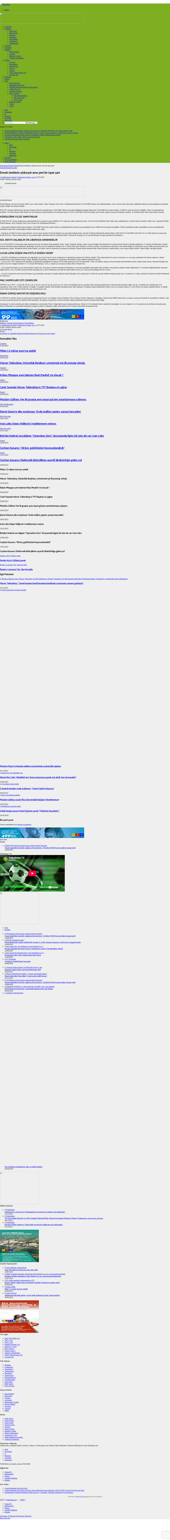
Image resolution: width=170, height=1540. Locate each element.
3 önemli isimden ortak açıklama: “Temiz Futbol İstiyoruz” (27, 788)
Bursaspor (13, 37)
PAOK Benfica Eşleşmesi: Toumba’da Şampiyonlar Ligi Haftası (29, 989)
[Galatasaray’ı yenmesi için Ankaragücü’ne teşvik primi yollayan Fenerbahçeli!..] (10, 1210)
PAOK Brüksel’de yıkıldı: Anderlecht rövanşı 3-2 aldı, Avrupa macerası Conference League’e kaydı (41, 133)
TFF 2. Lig (9, 1342)
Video (11, 104)
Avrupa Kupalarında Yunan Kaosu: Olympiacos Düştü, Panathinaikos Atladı (32, 135)
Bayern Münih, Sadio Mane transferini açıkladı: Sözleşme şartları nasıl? (32, 1282)
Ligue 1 (12, 71)
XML (22, 1500)
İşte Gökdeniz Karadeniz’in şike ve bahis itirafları (23, 1167)
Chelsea (7, 1398)
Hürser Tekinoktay (11, 1433)
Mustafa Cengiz (15, 56)
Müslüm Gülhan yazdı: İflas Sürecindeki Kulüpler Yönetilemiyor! (29, 799)
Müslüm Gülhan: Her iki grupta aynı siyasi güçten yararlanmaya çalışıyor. (43, 399)
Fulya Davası (9, 1386)
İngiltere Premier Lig (12, 1345)
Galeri (11, 106)
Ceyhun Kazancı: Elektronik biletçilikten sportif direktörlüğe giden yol (41, 460)
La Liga (12, 62)
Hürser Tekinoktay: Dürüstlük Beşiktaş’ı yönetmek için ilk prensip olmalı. (43, 362)
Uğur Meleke (29, 323)
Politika (7, 50)
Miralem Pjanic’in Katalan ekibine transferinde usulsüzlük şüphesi (30, 766)
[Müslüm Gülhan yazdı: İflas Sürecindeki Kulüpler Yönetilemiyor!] (10, 795)
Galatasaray (13, 41)
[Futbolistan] (5, 4)
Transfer (8, 46)
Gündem (8, 29)
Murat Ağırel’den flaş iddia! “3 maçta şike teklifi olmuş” (26, 976)
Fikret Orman (14, 52)
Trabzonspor (13, 43)
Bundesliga (13, 64)
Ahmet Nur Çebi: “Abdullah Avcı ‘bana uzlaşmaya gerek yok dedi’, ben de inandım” (38, 777)
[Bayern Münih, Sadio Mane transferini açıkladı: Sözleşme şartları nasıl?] (19, 1280)
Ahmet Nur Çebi (11, 1435)
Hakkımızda (9, 1474)
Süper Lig (13, 31)
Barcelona (8, 1396)
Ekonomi (8, 48)
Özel (6, 81)
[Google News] (6, 329)
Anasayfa (8, 1472)
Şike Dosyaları (19, 98)
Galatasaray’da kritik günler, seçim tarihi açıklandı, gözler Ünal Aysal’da (32, 1295)
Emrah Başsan (18, 323)
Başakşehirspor (10, 1378)
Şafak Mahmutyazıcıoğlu (14, 1437)
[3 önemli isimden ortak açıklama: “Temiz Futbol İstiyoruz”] (9, 784)
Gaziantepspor (10, 1380)
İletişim (7, 1480)
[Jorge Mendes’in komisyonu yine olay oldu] (15, 1268)
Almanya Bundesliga (12, 1353)
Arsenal (7, 1408)
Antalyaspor (9, 1375)
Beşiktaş (12, 35)
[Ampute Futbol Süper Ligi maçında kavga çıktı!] (23, 967)
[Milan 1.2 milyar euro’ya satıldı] (10, 1287)
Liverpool (8, 1400)
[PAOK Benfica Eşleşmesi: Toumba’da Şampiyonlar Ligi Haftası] (29, 987)
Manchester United (12, 1402)
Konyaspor (9, 1382)
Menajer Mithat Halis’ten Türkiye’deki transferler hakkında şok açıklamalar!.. (34, 1225)
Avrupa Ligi (13, 75)
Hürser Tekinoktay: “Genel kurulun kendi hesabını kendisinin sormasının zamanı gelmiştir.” (42, 583)
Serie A (12, 68)
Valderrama (21, 177)
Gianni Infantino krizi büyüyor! (16, 1488)
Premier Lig (13, 66)
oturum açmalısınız (24, 824)
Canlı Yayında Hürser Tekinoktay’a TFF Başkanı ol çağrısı (33, 387)
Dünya (7, 60)
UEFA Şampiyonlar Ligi (14, 1355)
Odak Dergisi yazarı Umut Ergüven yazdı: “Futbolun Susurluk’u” (29, 811)
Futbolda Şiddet (15, 102)
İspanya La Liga (11, 1347)
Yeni (6, 928)
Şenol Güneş (9, 1421)
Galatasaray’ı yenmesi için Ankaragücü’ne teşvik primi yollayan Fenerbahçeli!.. (35, 1212)
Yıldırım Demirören (16, 58)
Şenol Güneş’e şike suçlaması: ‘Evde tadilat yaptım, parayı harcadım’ (40, 411)
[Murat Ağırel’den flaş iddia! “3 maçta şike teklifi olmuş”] (26, 974)
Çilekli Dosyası (14, 89)
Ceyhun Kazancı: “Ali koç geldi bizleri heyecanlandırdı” (32, 448)
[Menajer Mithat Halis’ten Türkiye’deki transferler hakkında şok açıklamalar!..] (10, 1222)
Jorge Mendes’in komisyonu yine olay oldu (21, 1270)
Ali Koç (12, 54)
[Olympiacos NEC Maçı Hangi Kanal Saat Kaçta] (24, 953)
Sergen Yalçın (10, 1425)
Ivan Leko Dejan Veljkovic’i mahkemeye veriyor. (28, 423)
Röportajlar (4, 356)
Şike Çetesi (18, 100)
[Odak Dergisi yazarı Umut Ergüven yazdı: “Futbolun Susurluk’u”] (10, 806)
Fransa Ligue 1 (10, 1351)
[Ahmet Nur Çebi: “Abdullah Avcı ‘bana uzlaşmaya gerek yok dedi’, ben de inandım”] (11, 773)
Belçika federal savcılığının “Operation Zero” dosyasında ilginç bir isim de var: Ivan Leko (52, 435)
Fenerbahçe (13, 39)
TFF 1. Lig (9, 1340)
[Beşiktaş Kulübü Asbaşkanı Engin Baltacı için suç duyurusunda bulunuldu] (35, 1274)
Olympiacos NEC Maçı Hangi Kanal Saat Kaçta (22, 137)
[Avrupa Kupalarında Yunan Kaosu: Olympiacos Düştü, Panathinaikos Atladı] (24, 946)
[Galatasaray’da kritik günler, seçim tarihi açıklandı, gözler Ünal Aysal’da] (11, 1293)
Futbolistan (4, 166)
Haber (11, 166)
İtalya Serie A (10, 1349)
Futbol (7, 79)
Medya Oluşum (80, 1496)
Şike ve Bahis (14, 94)
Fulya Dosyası (14, 83)
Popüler (7, 930)
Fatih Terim (9, 1419)
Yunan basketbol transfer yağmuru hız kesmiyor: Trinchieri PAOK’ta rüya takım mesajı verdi (38, 131)
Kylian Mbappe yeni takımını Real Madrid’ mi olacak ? (31, 375)
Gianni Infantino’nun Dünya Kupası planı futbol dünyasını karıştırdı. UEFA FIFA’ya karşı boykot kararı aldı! (44, 1490)
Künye (7, 1476)
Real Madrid (9, 1394)
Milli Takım (13, 33)
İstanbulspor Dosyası (17, 85)
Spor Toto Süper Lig (12, 1338)
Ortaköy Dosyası (15, 91)
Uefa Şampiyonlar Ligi (17, 73)
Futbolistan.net (11, 1500)
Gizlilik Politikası (11, 1478)
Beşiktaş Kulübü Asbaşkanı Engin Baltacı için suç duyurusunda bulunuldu (33, 1276)
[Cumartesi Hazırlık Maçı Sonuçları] (10, 959)
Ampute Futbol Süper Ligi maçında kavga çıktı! (23, 970)
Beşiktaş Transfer (6, 323)
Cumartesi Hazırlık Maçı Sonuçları (17, 139)
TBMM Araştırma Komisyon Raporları (23, 87)
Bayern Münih (10, 1404)
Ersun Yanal (9, 1423)
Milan (7, 1411)
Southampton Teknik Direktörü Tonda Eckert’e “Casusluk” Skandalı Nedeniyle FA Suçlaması (39, 1492)
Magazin (8, 77)
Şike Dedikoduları (20, 96)
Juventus (8, 1406)
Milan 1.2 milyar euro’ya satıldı (18, 350)
